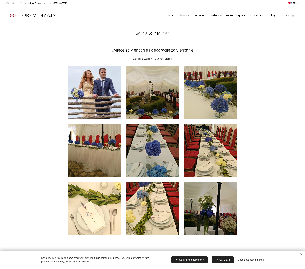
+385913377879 (60, 3)
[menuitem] (171, 15)
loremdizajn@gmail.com (34, 3)
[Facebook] (8, 3)
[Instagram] (12, 3)
